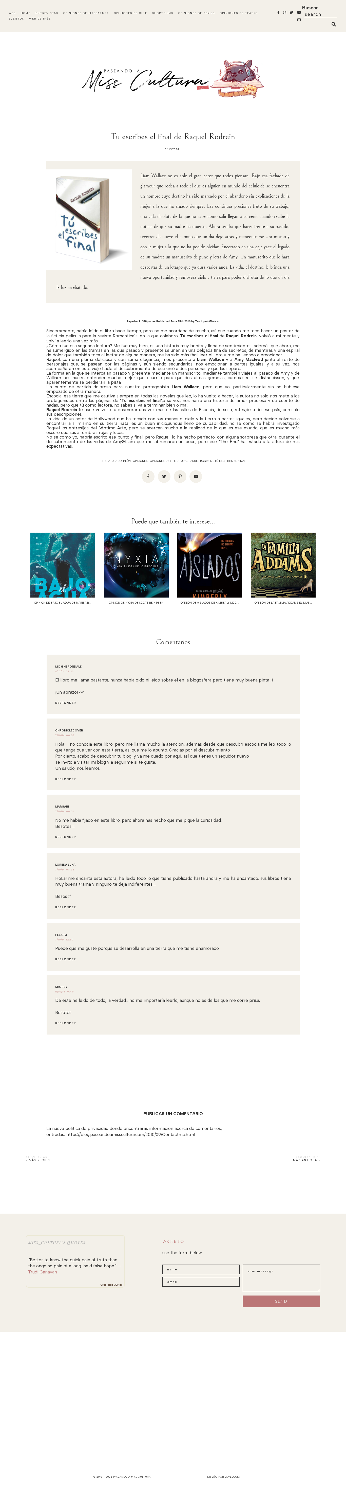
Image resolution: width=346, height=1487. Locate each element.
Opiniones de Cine (130, 13)
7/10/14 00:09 (65, 735)
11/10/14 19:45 (64, 991)
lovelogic (232, 1476)
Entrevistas (46, 13)
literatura (109, 461)
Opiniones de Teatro (239, 13)
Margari (62, 806)
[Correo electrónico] (195, 476)
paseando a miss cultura (132, 1476)
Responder (65, 703)
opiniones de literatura (168, 461)
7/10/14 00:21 (64, 811)
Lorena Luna (65, 864)
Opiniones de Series (196, 13)
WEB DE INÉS (40, 18)
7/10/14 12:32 (64, 939)
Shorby (61, 987)
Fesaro (61, 935)
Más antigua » (306, 1160)
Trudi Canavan (42, 1271)
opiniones (140, 461)
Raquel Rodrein (200, 461)
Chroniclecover (69, 730)
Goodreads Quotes (112, 1284)
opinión (125, 461)
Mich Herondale (68, 666)
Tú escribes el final (230, 461)
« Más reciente (40, 1160)
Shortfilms (162, 13)
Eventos (16, 18)
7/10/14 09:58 (65, 869)
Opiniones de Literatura (86, 13)
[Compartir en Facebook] (148, 476)
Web (12, 13)
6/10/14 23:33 (64, 671)
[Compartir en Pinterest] (180, 476)
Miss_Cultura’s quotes (57, 1242)
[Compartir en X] (164, 476)
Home (25, 13)
